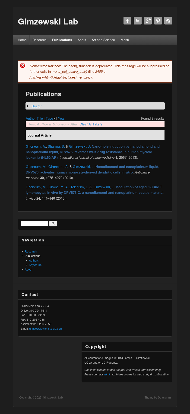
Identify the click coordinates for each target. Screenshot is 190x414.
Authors (34, 260)
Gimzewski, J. (80, 146)
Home (22, 39)
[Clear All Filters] (91, 124)
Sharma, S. (56, 146)
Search (37, 106)
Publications (62, 39)
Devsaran (164, 397)
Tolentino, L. (79, 186)
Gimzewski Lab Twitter (138, 20)
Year (61, 118)
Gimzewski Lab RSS (168, 20)
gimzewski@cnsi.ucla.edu (45, 328)
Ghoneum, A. (36, 146)
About (82, 39)
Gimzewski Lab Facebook (127, 20)
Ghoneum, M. (36, 166)
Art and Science (103, 39)
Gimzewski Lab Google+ (148, 20)
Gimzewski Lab (53, 397)
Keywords (35, 265)
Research (39, 39)
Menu (125, 39)
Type (49, 118)
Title (40, 118)
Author (31, 118)
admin (107, 374)
